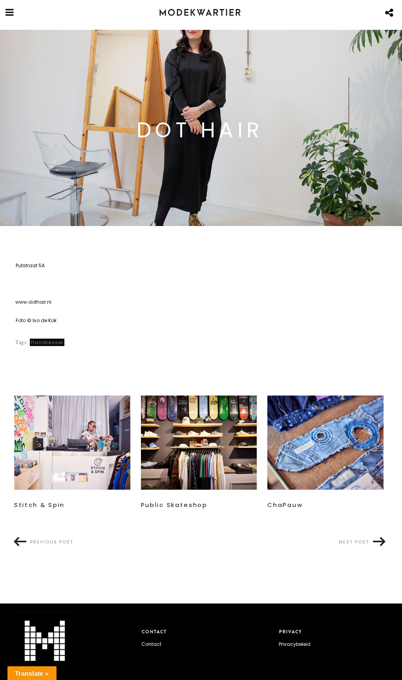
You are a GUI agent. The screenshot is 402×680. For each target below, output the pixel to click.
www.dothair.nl (33, 302)
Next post (354, 542)
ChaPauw (285, 505)
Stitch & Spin (39, 505)
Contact (151, 644)
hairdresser (47, 342)
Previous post (51, 542)
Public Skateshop (174, 505)
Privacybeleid (295, 644)
